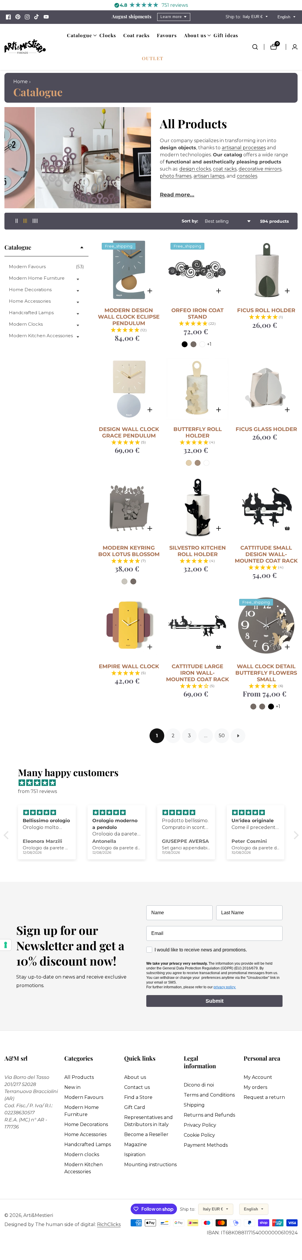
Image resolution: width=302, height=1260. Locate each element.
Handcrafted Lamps (87, 1144)
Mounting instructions (150, 1164)
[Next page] (238, 735)
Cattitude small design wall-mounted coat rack (266, 554)
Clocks (107, 35)
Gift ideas (226, 35)
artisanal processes (244, 147)
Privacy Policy (200, 1125)
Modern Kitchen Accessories (83, 1168)
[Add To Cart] (287, 528)
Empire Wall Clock (129, 666)
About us (135, 1077)
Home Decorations (86, 1124)
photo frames (175, 176)
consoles (247, 176)
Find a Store (138, 1097)
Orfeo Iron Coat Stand (197, 313)
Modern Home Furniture (81, 1111)
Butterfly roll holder (197, 432)
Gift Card (134, 1107)
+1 (209, 344)
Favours (166, 35)
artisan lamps (208, 176)
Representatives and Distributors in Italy (148, 1121)
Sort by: (190, 221)
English (284, 17)
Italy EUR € (253, 16)
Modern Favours (46, 266)
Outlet (152, 58)
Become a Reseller (146, 1134)
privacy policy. (225, 987)
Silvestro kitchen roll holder (197, 551)
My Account (258, 1077)
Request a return (264, 1097)
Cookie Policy (199, 1135)
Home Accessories (85, 1134)
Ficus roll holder (266, 310)
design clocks (195, 169)
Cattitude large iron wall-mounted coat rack (197, 673)
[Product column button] (16, 221)
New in (72, 1087)
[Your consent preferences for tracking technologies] (5, 945)
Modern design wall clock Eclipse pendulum (129, 317)
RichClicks (109, 1224)
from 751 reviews (37, 791)
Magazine (135, 1144)
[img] (154, 783)
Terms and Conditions (209, 1095)
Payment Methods (206, 1145)
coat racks (225, 169)
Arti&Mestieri (38, 1215)
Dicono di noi (199, 1085)
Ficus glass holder (266, 429)
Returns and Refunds (209, 1115)
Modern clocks (81, 1154)
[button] (79, 35)
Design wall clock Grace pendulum (129, 432)
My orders (255, 1087)
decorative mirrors (260, 169)
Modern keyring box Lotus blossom (129, 551)
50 (222, 735)
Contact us (137, 1087)
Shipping (194, 1105)
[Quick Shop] (150, 291)
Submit (215, 1001)
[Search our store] (258, 47)
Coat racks (136, 35)
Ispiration (134, 1154)
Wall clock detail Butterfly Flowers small (266, 673)
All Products (79, 1077)
